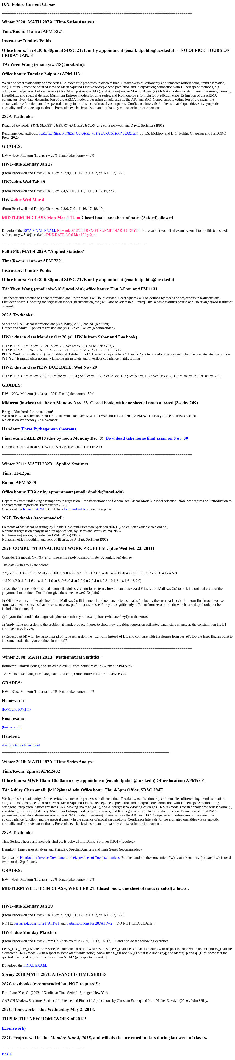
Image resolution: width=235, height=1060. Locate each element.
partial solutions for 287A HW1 (37, 923)
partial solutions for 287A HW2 (90, 923)
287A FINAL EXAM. (40, 230)
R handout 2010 (34, 509)
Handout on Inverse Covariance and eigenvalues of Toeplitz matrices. (70, 857)
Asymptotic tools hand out (21, 745)
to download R (75, 509)
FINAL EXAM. (35, 965)
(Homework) (14, 1028)
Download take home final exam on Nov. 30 (147, 438)
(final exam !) (11, 727)
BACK (7, 1054)
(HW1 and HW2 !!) (16, 709)
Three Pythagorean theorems (48, 429)
